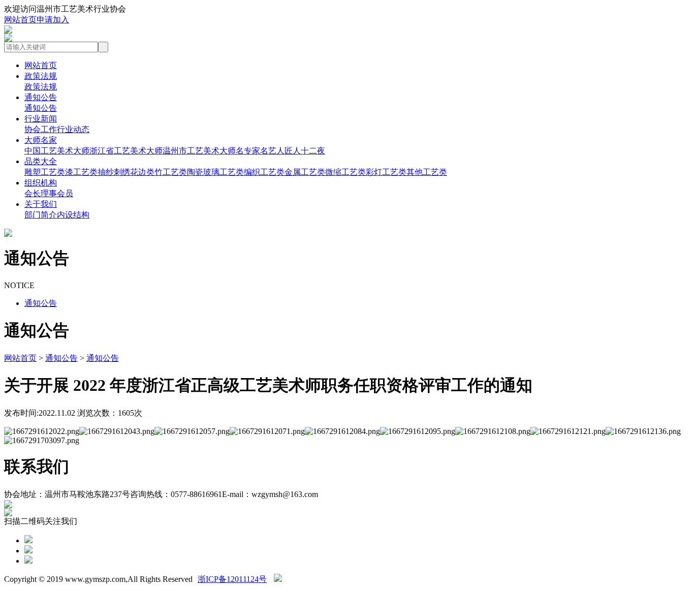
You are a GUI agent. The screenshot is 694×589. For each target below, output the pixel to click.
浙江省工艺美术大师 (126, 150)
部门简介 (40, 214)
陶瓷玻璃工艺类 (215, 172)
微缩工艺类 (345, 172)
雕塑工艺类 (44, 172)
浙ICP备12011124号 (232, 579)
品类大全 (40, 161)
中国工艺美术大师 (56, 150)
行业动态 (73, 129)
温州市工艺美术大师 (199, 150)
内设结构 (73, 214)
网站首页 (20, 19)
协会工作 (40, 129)
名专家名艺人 (260, 150)
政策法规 (40, 76)
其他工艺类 (426, 172)
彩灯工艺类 (386, 172)
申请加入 (53, 19)
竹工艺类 (170, 172)
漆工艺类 (81, 172)
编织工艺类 (264, 172)
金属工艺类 (305, 172)
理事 (49, 193)
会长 (32, 193)
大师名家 (40, 140)
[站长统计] (278, 579)
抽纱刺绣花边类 (126, 172)
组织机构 (40, 182)
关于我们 (40, 204)
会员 (65, 193)
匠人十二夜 (305, 150)
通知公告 (40, 97)
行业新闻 (40, 118)
